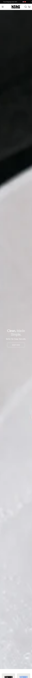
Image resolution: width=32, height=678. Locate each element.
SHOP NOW (16, 345)
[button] (25, 7)
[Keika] (16, 7)
